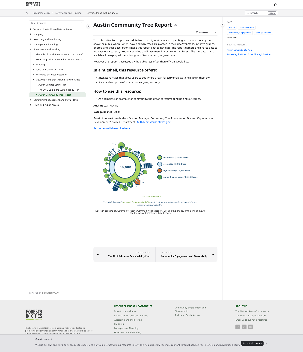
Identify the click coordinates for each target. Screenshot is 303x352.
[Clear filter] (81, 22)
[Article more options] (214, 32)
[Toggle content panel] (222, 25)
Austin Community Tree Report (55, 94)
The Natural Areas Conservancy (252, 311)
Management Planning (45, 44)
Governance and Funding (68, 12)
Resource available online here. (112, 128)
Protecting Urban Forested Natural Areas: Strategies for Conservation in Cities (60, 59)
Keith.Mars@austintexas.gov (153, 122)
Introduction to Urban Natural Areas (52, 29)
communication (247, 27)
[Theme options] (275, 4)
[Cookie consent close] (266, 343)
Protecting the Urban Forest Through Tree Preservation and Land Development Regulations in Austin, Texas (250, 54)
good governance (263, 32)
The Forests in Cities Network (250, 315)
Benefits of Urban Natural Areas (131, 315)
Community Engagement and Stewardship (55, 99)
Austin (232, 27)
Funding (40, 64)
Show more (232, 37)
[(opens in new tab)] (150, 174)
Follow (203, 32)
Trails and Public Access (46, 104)
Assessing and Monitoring (47, 39)
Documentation (41, 12)
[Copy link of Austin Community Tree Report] (175, 25)
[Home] (33, 5)
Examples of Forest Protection (51, 74)
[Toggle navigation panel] (88, 26)
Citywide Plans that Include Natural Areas (102, 12)
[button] (261, 12)
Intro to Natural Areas (125, 311)
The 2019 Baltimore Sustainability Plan (59, 89)
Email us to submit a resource (251, 319)
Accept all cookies (252, 343)
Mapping (38, 34)
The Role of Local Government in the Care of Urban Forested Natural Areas (60, 54)
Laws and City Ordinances (49, 69)
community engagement (240, 32)
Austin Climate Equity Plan (52, 84)
